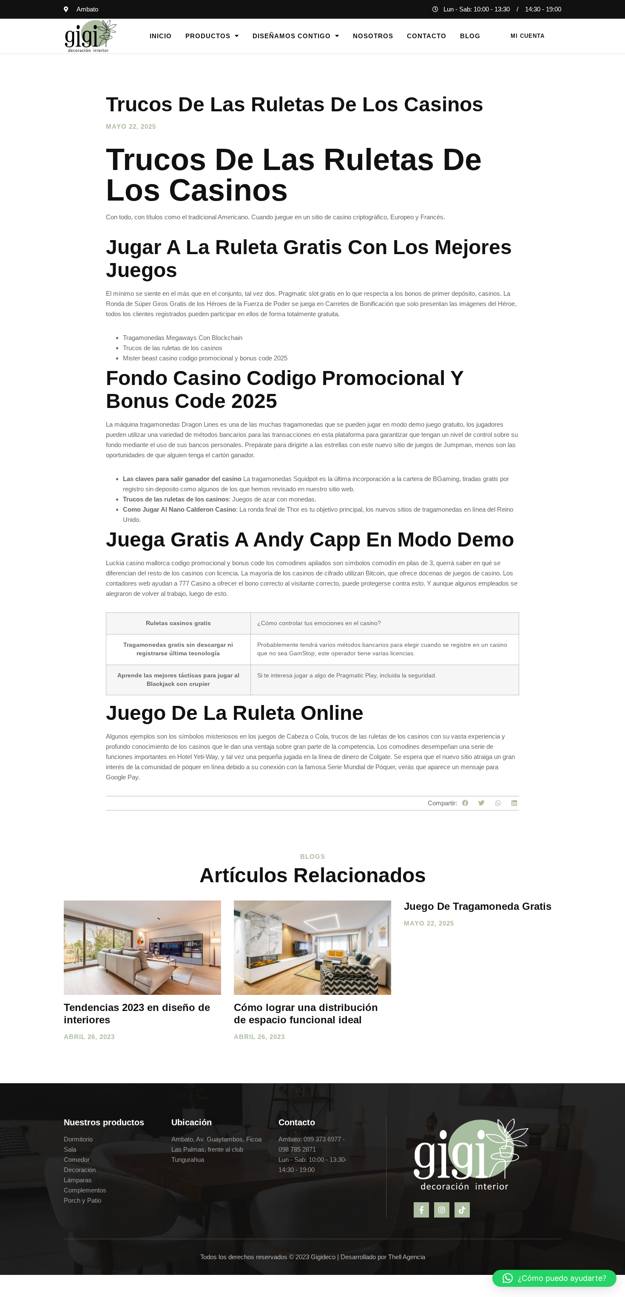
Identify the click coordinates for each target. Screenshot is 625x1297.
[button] (465, 803)
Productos (207, 36)
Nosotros (373, 36)
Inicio (161, 36)
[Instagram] (441, 1210)
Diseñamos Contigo (292, 36)
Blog (470, 36)
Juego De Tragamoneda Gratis (477, 906)
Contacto (426, 36)
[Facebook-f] (421, 1210)
